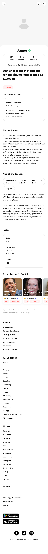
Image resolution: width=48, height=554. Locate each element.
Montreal (7, 435)
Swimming (7, 385)
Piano (5, 392)
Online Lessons (9, 342)
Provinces (7, 346)
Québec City (8, 468)
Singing (6, 370)
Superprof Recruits (10, 349)
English (6, 377)
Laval (5, 475)
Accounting (8, 399)
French (6, 366)
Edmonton (7, 446)
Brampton (7, 461)
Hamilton (7, 464)
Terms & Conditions (11, 331)
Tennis (5, 373)
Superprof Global (10, 338)
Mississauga (8, 449)
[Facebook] (16, 533)
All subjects (8, 418)
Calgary (6, 438)
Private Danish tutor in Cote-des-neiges (16, 312)
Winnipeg (7, 453)
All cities (6, 486)
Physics (6, 403)
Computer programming (13, 414)
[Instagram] (31, 533)
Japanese (7, 407)
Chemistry (7, 396)
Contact (6, 505)
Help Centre (8, 501)
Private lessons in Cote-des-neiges (25, 310)
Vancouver (7, 457)
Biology (6, 411)
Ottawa (6, 442)
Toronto (6, 431)
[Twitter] (24, 533)
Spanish (6, 381)
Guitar (6, 388)
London (6, 483)
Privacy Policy (9, 335)
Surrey (5, 472)
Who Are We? (8, 327)
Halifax (6, 479)
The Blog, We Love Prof (12, 498)
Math (5, 362)
